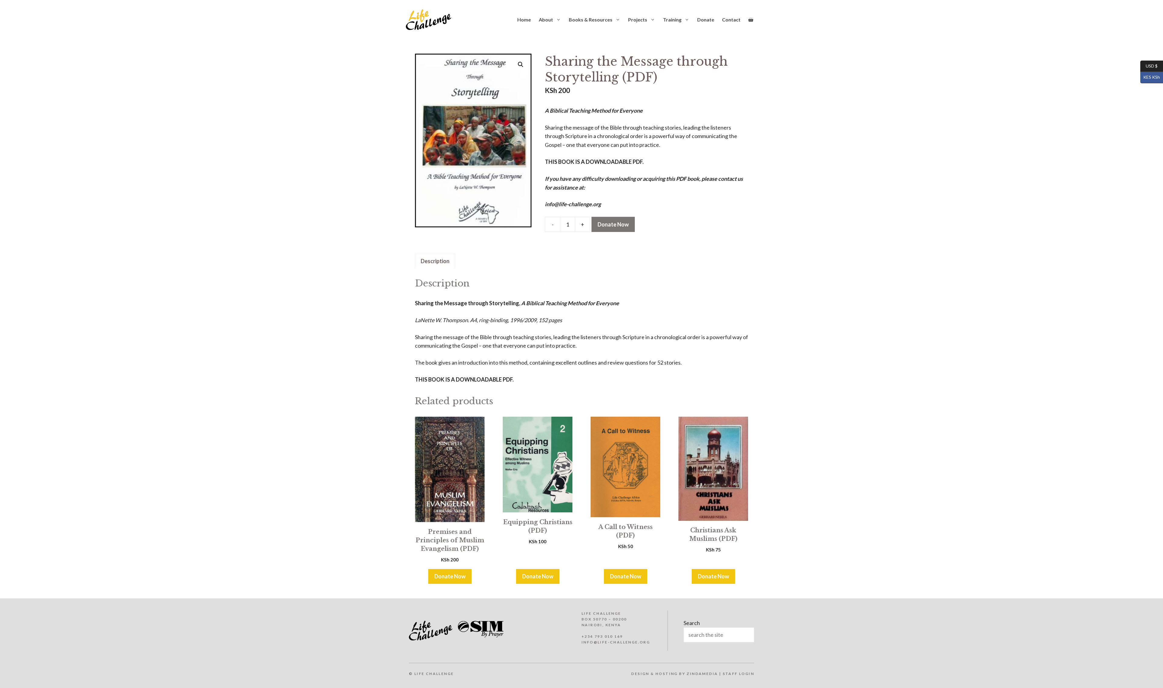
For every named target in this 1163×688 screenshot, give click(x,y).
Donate (705, 19)
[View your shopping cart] (750, 20)
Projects (637, 19)
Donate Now (613, 224)
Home (524, 19)
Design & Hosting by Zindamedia (674, 673)
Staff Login (738, 673)
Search (692, 623)
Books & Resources (590, 19)
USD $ (1149, 65)
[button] (520, 64)
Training (672, 19)
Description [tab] (435, 261)
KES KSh (1150, 77)
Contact (731, 19)
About (546, 19)
